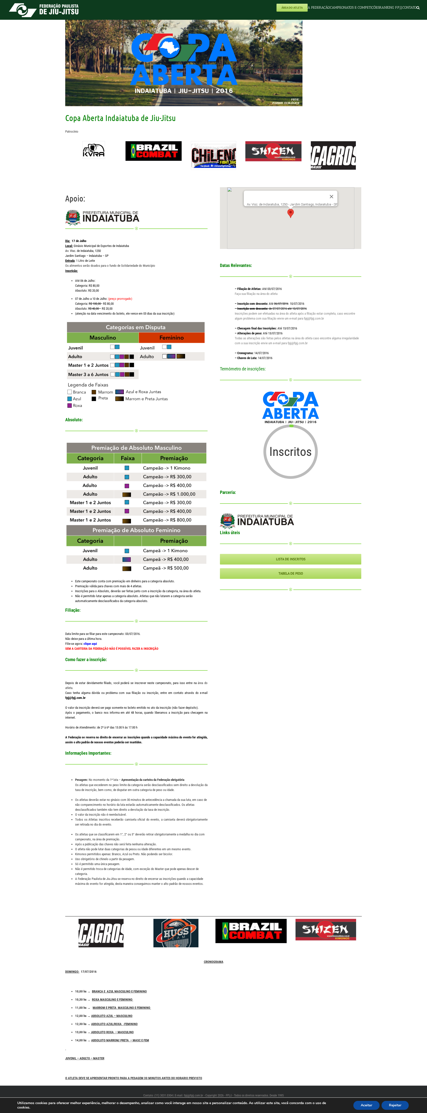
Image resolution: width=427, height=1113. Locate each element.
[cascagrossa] (333, 155)
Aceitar (366, 1105)
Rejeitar (395, 1105)
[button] (418, 7)
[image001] (94, 150)
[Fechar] (332, 196)
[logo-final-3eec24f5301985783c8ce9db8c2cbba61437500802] (154, 151)
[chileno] (213, 155)
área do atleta (269, 294)
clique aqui (90, 644)
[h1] (175, 933)
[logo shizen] (273, 151)
